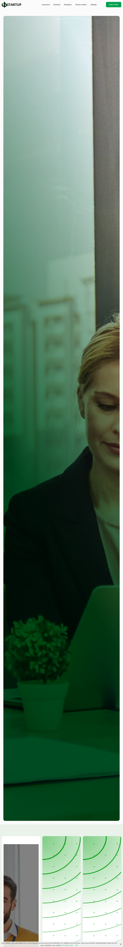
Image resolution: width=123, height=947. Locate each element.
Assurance (46, 5)
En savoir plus (67, 945)
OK (76, 945)
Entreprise (67, 5)
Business (57, 5)
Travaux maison (81, 5)
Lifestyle (93, 5)
